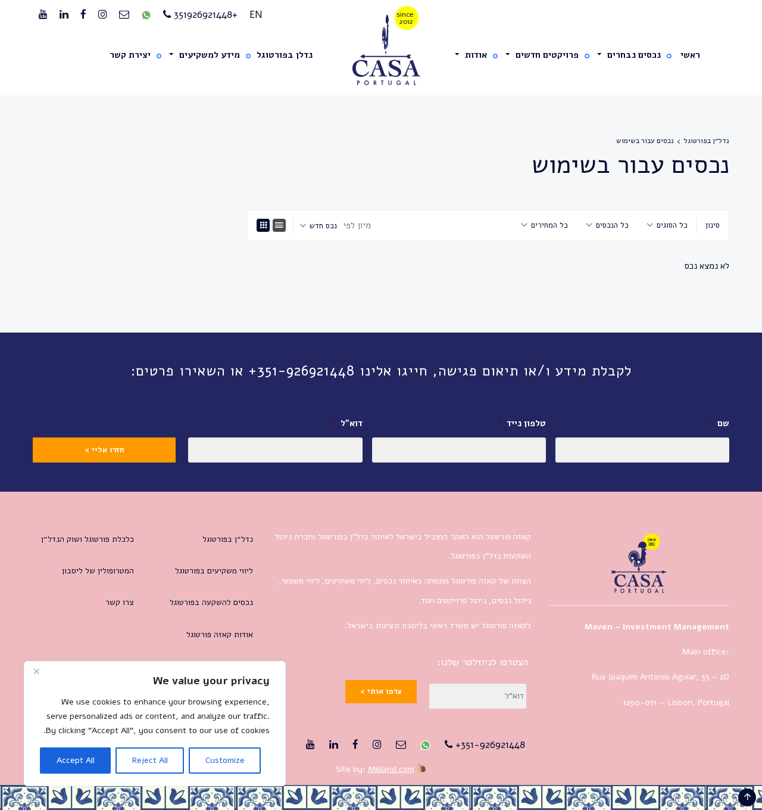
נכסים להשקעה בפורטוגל (211, 602)
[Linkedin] (64, 15)
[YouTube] (43, 15)
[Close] (36, 671)
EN (256, 14)
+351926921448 (204, 14)
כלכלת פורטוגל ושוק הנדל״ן (87, 539)
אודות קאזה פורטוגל (219, 634)
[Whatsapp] (146, 15)
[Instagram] (102, 15)
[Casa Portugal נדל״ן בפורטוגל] (381, 50)
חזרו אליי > (104, 450)
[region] (155, 723)
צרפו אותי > (381, 691)
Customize (225, 760)
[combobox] (667, 225)
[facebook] (83, 15)
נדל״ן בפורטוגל (706, 140)
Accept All (76, 760)
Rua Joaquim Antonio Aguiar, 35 (651, 676)
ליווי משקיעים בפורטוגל (214, 570)
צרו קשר (119, 602)
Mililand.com (391, 769)
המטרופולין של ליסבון (98, 570)
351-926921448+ (488, 745)
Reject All (150, 760)
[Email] (124, 15)
